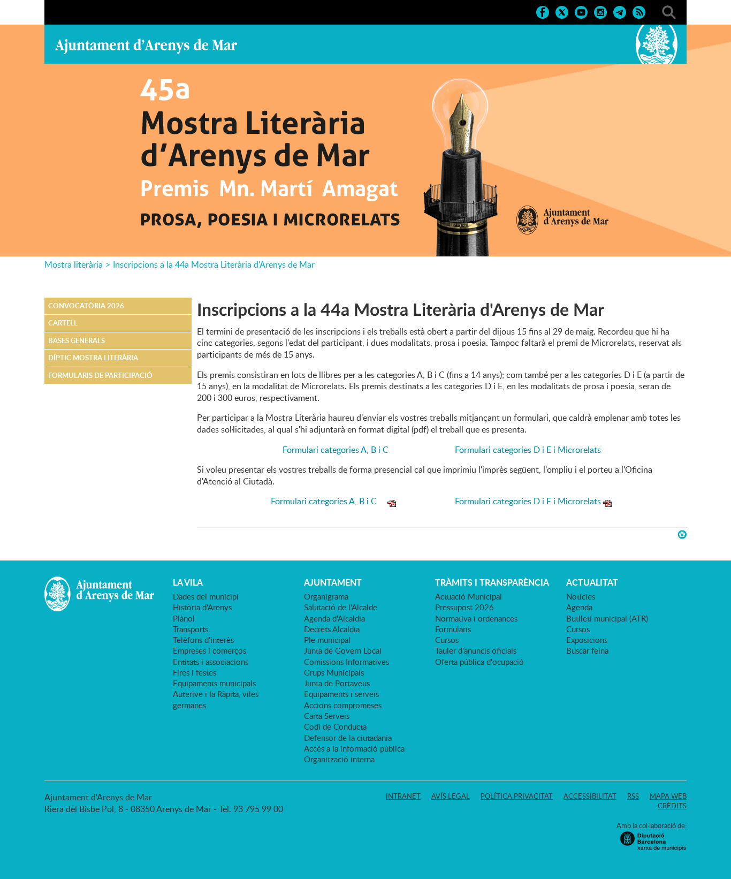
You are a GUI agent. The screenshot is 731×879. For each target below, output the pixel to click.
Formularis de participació (100, 375)
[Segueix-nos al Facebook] (543, 11)
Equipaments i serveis (341, 693)
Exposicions (586, 639)
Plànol (184, 618)
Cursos (447, 639)
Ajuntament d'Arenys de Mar (146, 46)
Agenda (579, 607)
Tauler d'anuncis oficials (475, 650)
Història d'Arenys (202, 607)
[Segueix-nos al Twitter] (562, 11)
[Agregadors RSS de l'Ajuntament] (639, 11)
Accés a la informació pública (354, 748)
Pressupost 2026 (464, 607)
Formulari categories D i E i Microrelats (528, 450)
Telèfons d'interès (203, 639)
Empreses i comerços (209, 650)
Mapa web (668, 796)
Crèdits (672, 805)
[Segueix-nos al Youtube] (581, 11)
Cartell (63, 323)
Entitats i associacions (210, 661)
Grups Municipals (334, 672)
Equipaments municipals (214, 683)
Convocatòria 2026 (86, 305)
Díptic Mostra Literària (93, 357)
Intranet (403, 796)
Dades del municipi (206, 596)
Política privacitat (517, 796)
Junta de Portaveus (337, 683)
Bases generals (76, 340)
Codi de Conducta (335, 726)
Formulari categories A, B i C (342, 450)
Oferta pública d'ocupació (479, 661)
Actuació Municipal (468, 596)
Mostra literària (73, 264)
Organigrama (326, 596)
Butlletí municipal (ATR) (607, 618)
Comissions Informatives (346, 661)
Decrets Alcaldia (332, 629)
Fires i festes (194, 672)
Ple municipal (327, 639)
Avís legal (450, 796)
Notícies (580, 596)
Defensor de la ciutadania (348, 737)
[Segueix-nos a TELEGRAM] (620, 11)
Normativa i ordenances (476, 618)
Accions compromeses (343, 705)
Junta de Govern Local (343, 650)
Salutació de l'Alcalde (340, 607)
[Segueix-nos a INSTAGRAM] (600, 11)
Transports (190, 629)
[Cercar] (669, 11)
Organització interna (339, 759)
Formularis (453, 629)
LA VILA (188, 582)
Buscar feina (587, 650)
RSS (633, 796)
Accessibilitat (590, 796)
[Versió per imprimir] (682, 534)
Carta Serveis (326, 715)
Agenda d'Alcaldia (334, 618)
